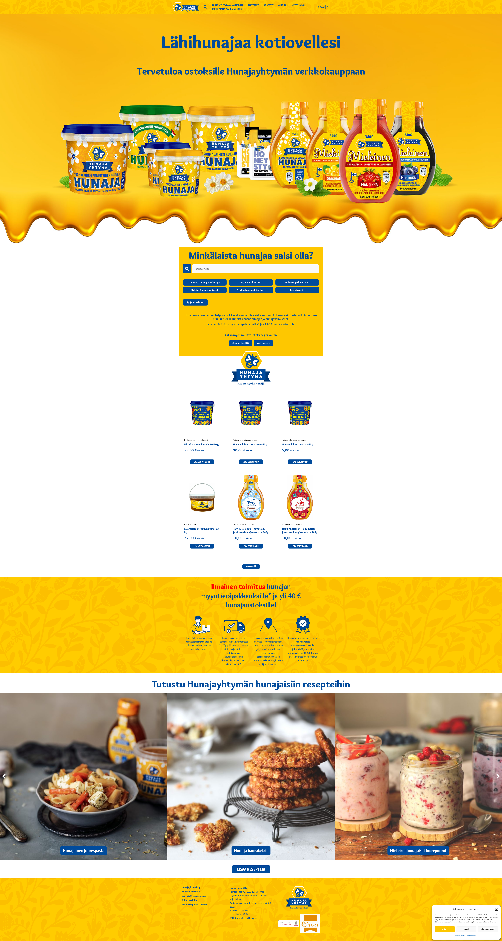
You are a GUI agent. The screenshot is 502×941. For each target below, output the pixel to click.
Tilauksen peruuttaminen (195, 904)
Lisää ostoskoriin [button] (202, 462)
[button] (496, 909)
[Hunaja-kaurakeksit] (251, 776)
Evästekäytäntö (459, 936)
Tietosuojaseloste (471, 936)
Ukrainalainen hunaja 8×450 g (201, 444)
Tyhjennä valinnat (195, 302)
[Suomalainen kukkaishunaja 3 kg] (202, 497)
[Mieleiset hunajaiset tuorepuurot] (418, 776)
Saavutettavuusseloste (194, 896)
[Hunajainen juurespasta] (83, 776)
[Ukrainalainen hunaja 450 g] (300, 413)
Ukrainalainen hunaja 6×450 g (250, 444)
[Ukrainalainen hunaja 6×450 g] (251, 413)
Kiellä (466, 929)
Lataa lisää (251, 566)
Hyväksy (444, 929)
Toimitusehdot (189, 900)
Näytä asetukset (488, 929)
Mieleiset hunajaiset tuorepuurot (418, 850)
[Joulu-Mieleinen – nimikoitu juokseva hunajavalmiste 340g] (300, 497)
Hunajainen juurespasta (83, 850)
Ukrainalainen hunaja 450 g (298, 444)
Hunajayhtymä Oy (191, 887)
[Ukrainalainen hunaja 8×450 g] (202, 413)
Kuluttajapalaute (191, 891)
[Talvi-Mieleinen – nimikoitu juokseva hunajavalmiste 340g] (251, 497)
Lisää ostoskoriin (251, 546)
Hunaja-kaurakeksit (251, 850)
